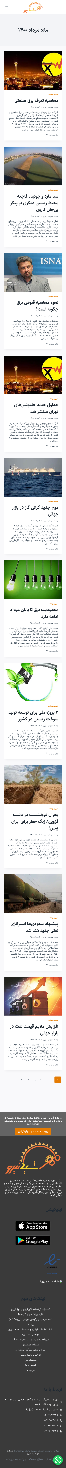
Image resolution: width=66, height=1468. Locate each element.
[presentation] (33, 70)
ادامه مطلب (52, 135)
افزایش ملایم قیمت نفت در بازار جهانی (34, 1030)
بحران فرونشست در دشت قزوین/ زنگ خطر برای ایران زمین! (34, 821)
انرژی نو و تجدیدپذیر (30, 1355)
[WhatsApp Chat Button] (58, 1460)
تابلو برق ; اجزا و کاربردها (30, 1314)
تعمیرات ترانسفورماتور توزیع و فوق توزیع (30, 1309)
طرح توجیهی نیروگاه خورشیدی (30, 1350)
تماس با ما (30, 1365)
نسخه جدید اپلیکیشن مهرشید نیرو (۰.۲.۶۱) (30, 1319)
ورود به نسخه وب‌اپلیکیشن (33, 1131)
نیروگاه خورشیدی (30, 1345)
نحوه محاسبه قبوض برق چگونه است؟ (37, 306)
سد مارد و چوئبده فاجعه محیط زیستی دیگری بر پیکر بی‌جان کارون (34, 203)
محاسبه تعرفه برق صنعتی (36, 100)
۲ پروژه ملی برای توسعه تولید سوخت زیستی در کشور (33, 716)
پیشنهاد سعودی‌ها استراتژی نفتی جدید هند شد (34, 927)
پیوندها (30, 1324)
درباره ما (30, 1370)
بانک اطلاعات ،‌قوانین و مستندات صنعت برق (30, 1329)
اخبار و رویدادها (53, 94)
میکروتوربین (31, 1360)
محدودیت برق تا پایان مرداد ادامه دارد (34, 613)
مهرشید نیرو (48, 107)
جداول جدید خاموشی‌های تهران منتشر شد (36, 408)
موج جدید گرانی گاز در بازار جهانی (35, 511)
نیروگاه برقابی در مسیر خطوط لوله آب (30, 1340)
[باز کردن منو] (7, 7)
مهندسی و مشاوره (30, 1335)
